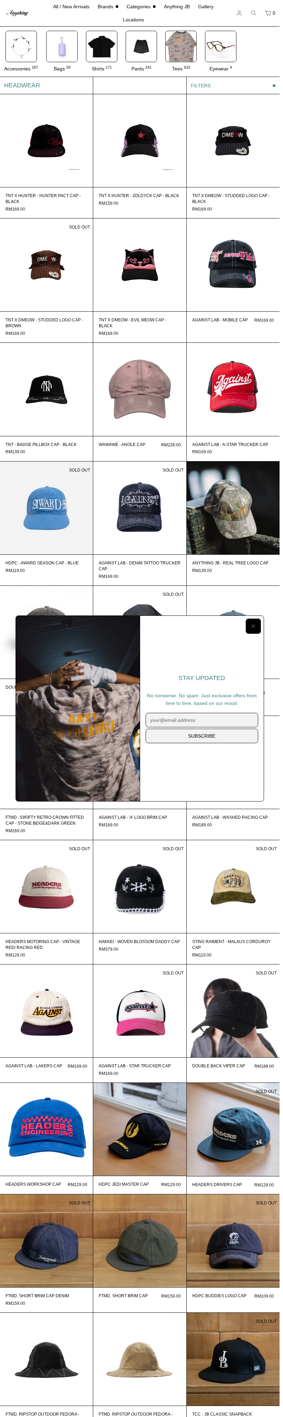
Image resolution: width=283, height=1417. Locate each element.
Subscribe (201, 736)
